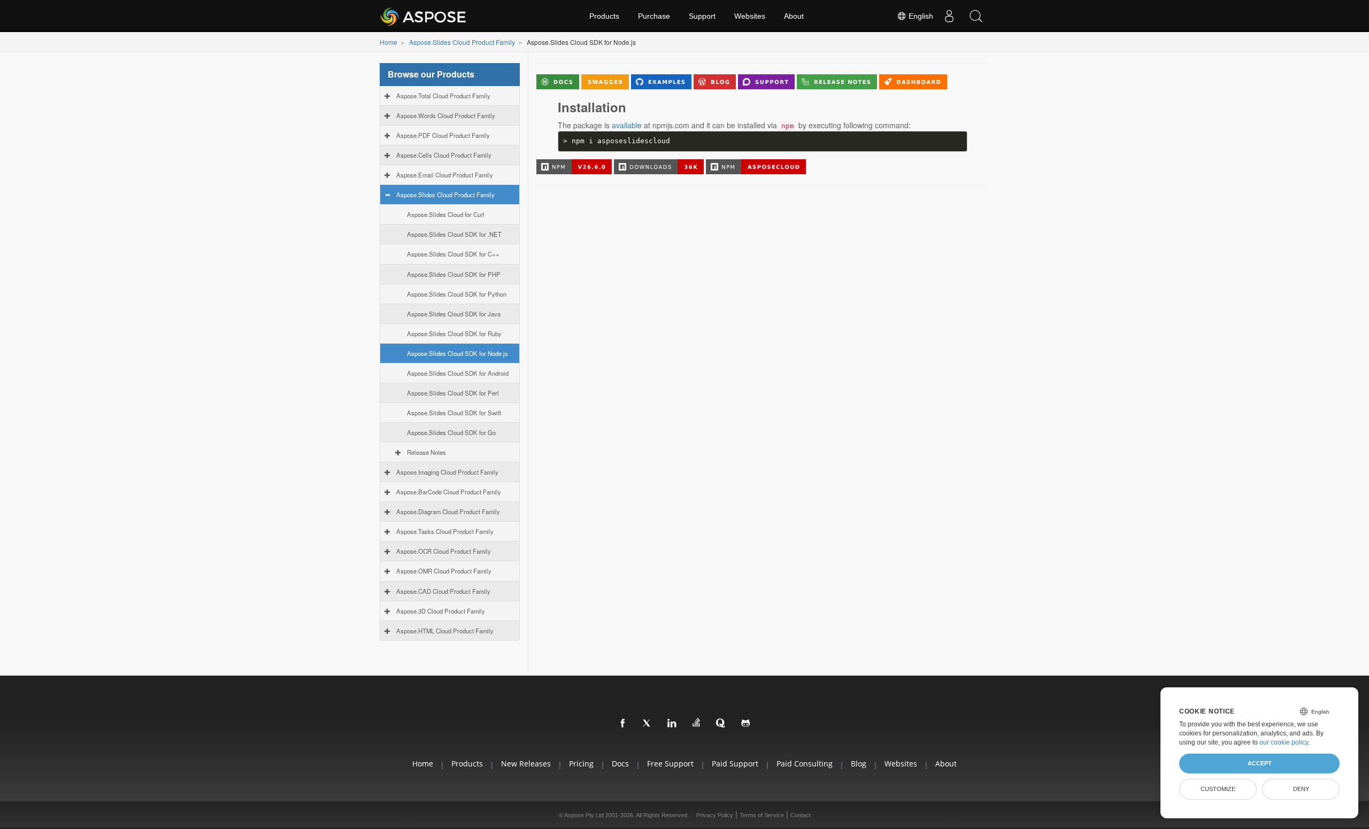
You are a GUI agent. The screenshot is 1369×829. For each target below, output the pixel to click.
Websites (749, 16)
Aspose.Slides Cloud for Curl (445, 214)
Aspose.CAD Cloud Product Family (443, 591)
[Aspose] (424, 16)
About (794, 16)
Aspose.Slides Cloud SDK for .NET (454, 234)
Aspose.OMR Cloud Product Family (443, 571)
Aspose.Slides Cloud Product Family (462, 42)
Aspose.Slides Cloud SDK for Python (456, 294)
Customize (1218, 789)
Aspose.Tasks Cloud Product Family (445, 531)
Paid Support (735, 763)
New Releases (526, 763)
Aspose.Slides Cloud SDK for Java (454, 313)
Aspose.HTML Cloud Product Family (445, 630)
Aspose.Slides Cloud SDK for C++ (453, 254)
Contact (800, 815)
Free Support (670, 763)
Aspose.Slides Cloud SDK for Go (451, 432)
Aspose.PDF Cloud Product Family (443, 135)
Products (604, 16)
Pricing (581, 763)
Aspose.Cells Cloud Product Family (443, 155)
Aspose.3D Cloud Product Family (440, 611)
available (627, 125)
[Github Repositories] (746, 724)
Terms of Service (762, 815)
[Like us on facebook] (623, 724)
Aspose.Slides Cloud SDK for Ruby (454, 333)
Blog (858, 763)
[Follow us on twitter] (648, 724)
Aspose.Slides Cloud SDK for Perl (453, 393)
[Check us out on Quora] (721, 724)
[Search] (976, 16)
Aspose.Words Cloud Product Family (445, 115)
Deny (1301, 789)
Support (702, 16)
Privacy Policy (714, 815)
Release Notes (426, 452)
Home (388, 42)
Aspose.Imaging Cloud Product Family (447, 472)
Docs (620, 763)
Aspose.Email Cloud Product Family (444, 175)
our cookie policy (1283, 742)
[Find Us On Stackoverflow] (697, 723)
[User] (949, 16)
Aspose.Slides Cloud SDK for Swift (454, 412)
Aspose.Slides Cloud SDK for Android (458, 373)
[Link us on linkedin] (672, 724)
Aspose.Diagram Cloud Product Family (448, 511)
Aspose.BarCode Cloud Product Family (448, 491)
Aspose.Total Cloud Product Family (443, 95)
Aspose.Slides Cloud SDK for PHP (454, 274)
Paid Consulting (804, 763)
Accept (1260, 763)
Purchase (654, 16)
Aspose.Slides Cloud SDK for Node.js (457, 353)
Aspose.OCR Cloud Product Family (443, 551)
